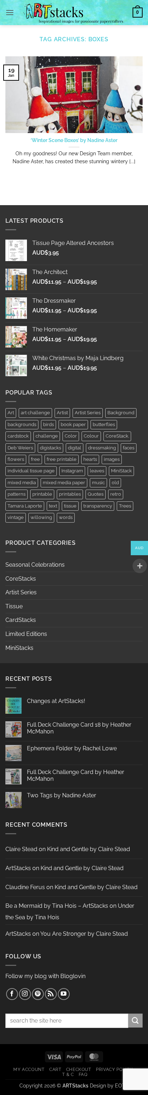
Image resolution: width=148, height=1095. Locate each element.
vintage (16, 517)
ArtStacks (18, 868)
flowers (16, 459)
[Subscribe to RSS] (51, 994)
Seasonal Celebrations (35, 564)
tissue (70, 506)
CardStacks (20, 620)
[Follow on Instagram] (25, 994)
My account (28, 1069)
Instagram (72, 470)
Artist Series (88, 412)
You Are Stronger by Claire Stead (84, 933)
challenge (47, 436)
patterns (17, 494)
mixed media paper (64, 482)
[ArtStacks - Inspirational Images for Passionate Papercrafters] (73, 12)
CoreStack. (117, 436)
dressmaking (102, 447)
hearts (90, 459)
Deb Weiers (20, 447)
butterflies (104, 424)
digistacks (50, 447)
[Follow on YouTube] (64, 994)
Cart (55, 1069)
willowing (41, 517)
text (53, 506)
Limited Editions (26, 634)
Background (120, 412)
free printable (62, 459)
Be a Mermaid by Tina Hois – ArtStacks (56, 905)
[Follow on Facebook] (12, 994)
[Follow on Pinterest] (38, 994)
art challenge (35, 412)
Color (71, 436)
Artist (62, 412)
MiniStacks (19, 648)
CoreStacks (20, 578)
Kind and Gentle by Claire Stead (88, 849)
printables (70, 494)
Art (11, 412)
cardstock (18, 436)
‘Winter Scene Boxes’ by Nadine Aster (74, 140)
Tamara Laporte (25, 506)
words (66, 517)
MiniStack (121, 470)
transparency (97, 506)
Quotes (95, 494)
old (115, 482)
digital (74, 447)
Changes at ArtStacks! (56, 701)
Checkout (78, 1069)
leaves (97, 470)
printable (42, 494)
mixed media (22, 482)
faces (128, 447)
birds (48, 424)
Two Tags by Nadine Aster (61, 795)
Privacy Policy (114, 1069)
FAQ (83, 1074)
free (35, 459)
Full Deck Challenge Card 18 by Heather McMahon (79, 728)
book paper (73, 424)
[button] (9, 12)
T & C (68, 1074)
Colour (91, 436)
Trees (125, 506)
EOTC (122, 1085)
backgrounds (22, 424)
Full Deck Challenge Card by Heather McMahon (75, 775)
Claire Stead (21, 849)
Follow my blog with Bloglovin (45, 976)
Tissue (14, 606)
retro (115, 494)
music (98, 482)
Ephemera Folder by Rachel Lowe (72, 748)
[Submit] (135, 1021)
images (112, 459)
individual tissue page (31, 470)
